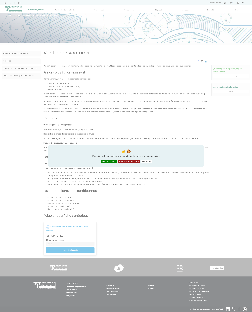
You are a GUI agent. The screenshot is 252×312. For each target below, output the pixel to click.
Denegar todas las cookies (129, 161)
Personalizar (146, 161)
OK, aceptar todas (109, 161)
